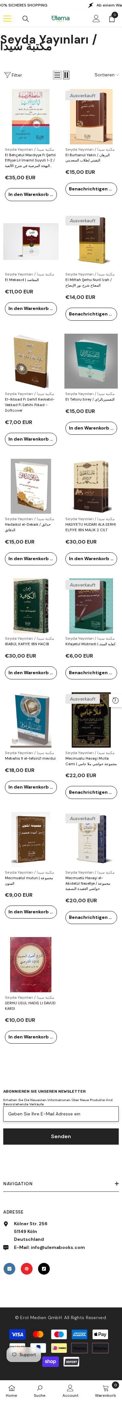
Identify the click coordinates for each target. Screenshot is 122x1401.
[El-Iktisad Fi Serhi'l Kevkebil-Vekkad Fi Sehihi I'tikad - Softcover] (31, 361)
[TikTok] (44, 1269)
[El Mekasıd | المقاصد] (31, 241)
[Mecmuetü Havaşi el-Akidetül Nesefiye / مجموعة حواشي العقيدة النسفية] (91, 839)
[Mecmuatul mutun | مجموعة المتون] (31, 839)
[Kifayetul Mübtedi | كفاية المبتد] (91, 606)
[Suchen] (26, 19)
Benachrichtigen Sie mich (93, 189)
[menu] (7, 18)
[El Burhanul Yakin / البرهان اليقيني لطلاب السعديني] (91, 116)
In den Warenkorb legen (32, 194)
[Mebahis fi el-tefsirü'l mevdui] (31, 720)
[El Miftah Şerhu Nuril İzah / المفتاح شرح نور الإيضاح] (91, 241)
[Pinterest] (26, 1269)
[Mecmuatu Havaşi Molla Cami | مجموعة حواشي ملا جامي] (91, 720)
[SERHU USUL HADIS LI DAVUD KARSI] (31, 964)
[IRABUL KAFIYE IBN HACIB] (31, 606)
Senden (61, 1136)
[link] (39, 1391)
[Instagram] (9, 1269)
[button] (57, 75)
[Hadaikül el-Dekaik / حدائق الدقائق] (31, 486)
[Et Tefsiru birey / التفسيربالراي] (91, 361)
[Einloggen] (96, 18)
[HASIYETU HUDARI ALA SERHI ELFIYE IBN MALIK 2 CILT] (91, 486)
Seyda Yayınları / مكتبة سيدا (29, 149)
